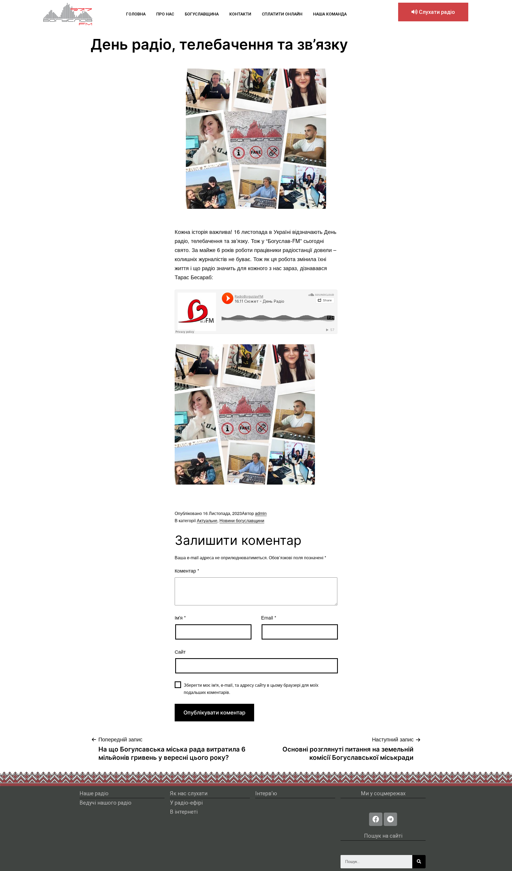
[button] (433, 12)
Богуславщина (202, 14)
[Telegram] (390, 819)
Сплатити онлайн (282, 14)
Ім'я (180, 617)
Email (268, 617)
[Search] (419, 861)
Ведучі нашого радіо (105, 803)
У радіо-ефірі (186, 803)
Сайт (180, 651)
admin (261, 513)
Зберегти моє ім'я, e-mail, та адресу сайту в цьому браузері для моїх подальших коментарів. (251, 688)
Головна (136, 14)
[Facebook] (375, 819)
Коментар (187, 570)
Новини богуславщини (241, 520)
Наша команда (330, 14)
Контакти (240, 14)
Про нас (165, 14)
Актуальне (207, 520)
